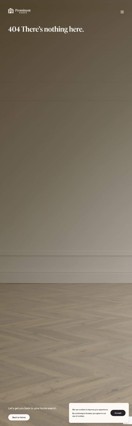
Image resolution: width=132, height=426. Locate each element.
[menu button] (122, 11)
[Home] (19, 10)
